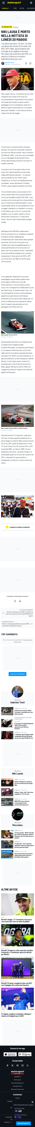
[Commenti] (31, 63)
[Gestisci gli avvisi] (20, 601)
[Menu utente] (31, 3)
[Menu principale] (3, 2)
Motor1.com (17, 1080)
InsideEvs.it (17, 1076)
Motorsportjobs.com (17, 1083)
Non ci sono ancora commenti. (17, 641)
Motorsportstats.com (17, 1089)
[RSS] (28, 1065)
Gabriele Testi (9, 62)
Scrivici (17, 1098)
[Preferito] (26, 63)
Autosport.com (17, 1086)
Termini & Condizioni (11, 1117)
